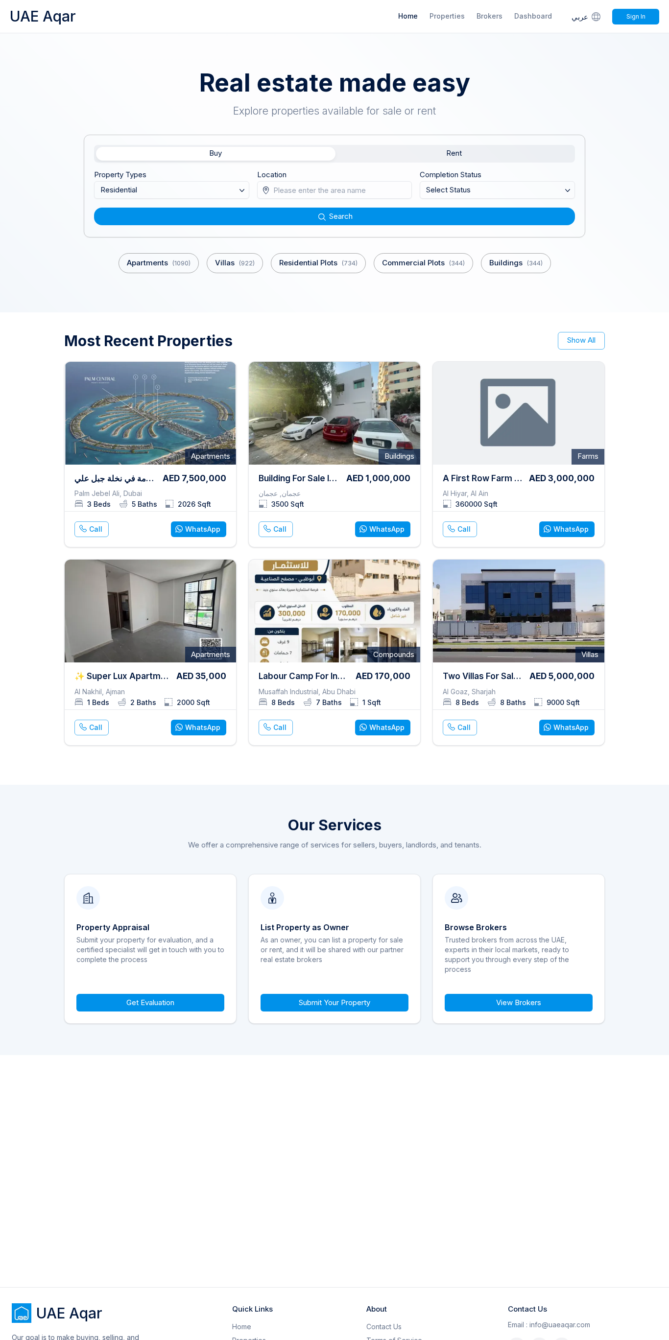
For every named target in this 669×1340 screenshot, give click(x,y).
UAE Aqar (43, 16)
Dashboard (533, 16)
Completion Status (450, 174)
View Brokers (518, 1002)
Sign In (635, 16)
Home (408, 16)
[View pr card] (150, 454)
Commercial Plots (423, 262)
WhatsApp (202, 529)
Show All (581, 340)
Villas (235, 262)
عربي (580, 17)
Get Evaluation (150, 1002)
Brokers (489, 16)
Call (95, 529)
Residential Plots (318, 262)
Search (341, 216)
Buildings (516, 262)
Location (272, 174)
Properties (447, 16)
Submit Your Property (334, 1002)
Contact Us (384, 1326)
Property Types (120, 174)
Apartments (159, 262)
